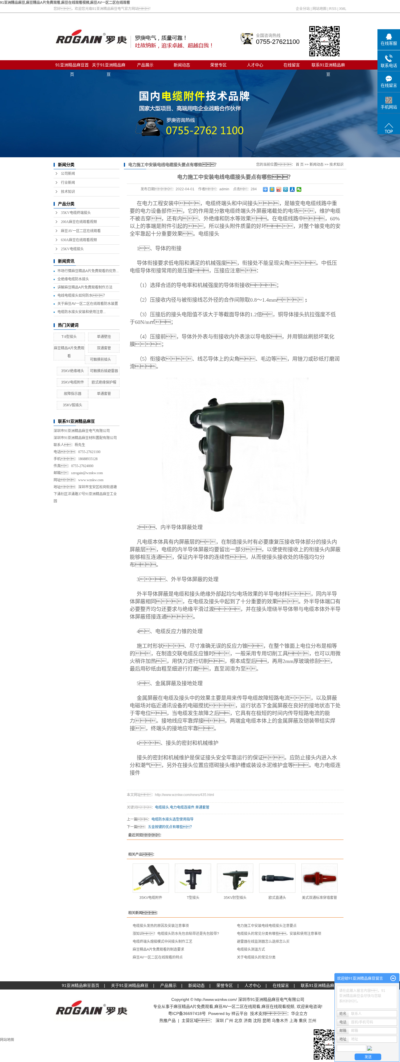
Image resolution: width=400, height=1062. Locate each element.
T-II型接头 (69, 337)
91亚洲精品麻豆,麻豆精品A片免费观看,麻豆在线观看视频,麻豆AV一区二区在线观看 (65, 3)
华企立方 (299, 1013)
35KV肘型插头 (235, 898)
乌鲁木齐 (280, 1020)
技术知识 (68, 192)
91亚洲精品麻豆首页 (72, 66)
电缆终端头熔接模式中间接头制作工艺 (162, 942)
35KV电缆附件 (72, 382)
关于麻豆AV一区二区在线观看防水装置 (87, 304)
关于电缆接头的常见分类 (256, 957)
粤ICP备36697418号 (187, 1013)
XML (342, 9)
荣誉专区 (218, 65)
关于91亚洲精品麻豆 (108, 66)
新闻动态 (182, 65)
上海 (293, 1020)
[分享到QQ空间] (272, 189)
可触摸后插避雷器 (104, 371)
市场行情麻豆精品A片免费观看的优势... (88, 271)
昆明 (266, 1020)
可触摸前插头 (100, 360)
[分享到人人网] (292, 189)
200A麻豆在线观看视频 (79, 222)
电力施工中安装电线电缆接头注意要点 (267, 926)
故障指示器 (72, 394)
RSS (332, 9)
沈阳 (257, 1020)
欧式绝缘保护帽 (104, 382)
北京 (238, 1020)
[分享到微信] (299, 189)
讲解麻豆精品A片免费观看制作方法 (84, 287)
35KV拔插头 (72, 405)
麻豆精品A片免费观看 (193, 1006)
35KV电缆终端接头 (76, 213)
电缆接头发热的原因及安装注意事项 (161, 926)
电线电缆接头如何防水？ (82, 295)
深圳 (220, 1020)
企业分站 (303, 9)
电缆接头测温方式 (251, 949)
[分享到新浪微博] (278, 189)
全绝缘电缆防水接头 (73, 279)
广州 (229, 1020)
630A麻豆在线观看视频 (79, 240)
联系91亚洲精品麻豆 (328, 66)
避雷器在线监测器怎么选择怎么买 (263, 942)
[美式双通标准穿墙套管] (319, 878)
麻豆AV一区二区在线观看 (81, 231)
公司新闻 (68, 174)
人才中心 (255, 65)
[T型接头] (193, 878)
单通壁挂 (104, 337)
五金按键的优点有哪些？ (171, 827)
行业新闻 (68, 183)
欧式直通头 (277, 898)
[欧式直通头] (277, 878)
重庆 (303, 1020)
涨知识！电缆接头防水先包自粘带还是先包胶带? (176, 934)
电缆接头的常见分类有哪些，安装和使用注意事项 (279, 934)
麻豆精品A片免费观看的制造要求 (158, 949)
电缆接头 (208, 234)
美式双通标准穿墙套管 (319, 898)
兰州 (312, 1020)
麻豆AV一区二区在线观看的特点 (158, 957)
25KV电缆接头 (72, 249)
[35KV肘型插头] (235, 878)
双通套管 (104, 348)
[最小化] (393, 978)
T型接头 (193, 898)
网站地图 (319, 9)
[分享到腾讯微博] (285, 189)
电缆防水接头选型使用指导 (172, 819)
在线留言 (291, 65)
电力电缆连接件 (182, 807)
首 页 (300, 165)
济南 (248, 1020)
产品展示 (145, 65)
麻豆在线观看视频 (277, 1006)
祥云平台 (239, 1013)
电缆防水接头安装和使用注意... (81, 312)
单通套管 (104, 394)
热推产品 (167, 1020)
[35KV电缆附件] (151, 878)
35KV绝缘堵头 (72, 371)
